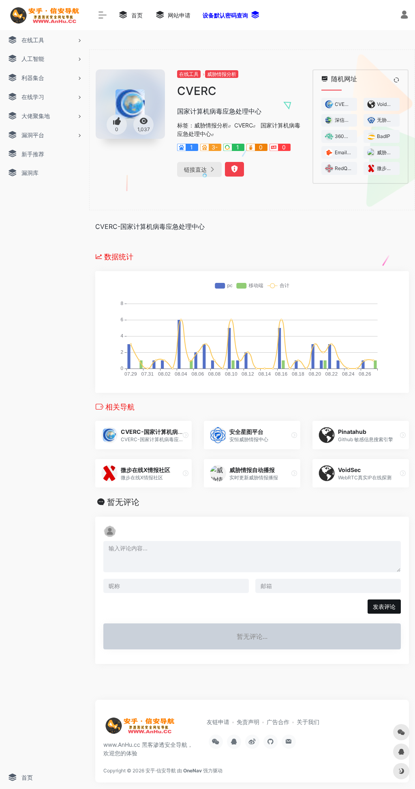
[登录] (404, 16)
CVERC (243, 125)
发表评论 (384, 606)
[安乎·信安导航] (139, 728)
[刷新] (396, 80)
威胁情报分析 (221, 74)
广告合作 (278, 721)
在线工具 (189, 74)
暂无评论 (123, 502)
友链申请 (218, 721)
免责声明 (248, 721)
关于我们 (308, 721)
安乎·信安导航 (160, 770)
